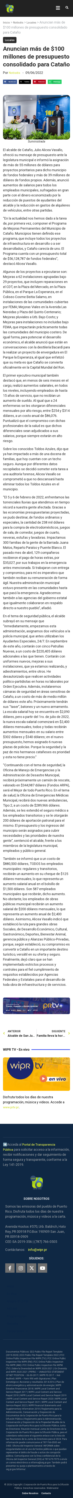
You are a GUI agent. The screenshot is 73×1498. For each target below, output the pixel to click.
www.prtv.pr (11, 1107)
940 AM (12, 1309)
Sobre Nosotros (30, 1493)
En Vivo (12, 1294)
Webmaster (53, 1488)
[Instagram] (20, 1268)
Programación (17, 1316)
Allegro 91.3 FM (17, 1301)
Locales (31, 22)
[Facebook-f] (10, 1268)
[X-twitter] (31, 1268)
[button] (67, 8)
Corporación (15, 1331)
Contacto (46, 1493)
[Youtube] (42, 1268)
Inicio (6, 22)
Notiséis (18, 22)
